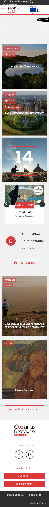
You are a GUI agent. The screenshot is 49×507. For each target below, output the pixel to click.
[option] (24, 28)
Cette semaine (33, 241)
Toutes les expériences (26, 409)
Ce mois (28, 248)
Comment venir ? (24, 483)
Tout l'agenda (27, 262)
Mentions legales (15, 494)
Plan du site (35, 494)
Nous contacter (25, 475)
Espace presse (36, 502)
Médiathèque (10, 5)
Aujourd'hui (31, 234)
